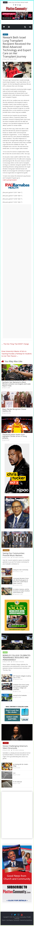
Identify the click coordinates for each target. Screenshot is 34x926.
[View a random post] (30, 27)
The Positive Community (18, 557)
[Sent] (6, 772)
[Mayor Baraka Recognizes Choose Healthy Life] (17, 392)
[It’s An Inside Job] (6, 781)
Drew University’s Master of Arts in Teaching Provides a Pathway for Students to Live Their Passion (16, 353)
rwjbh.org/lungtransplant (10, 180)
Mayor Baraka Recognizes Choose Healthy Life (14, 410)
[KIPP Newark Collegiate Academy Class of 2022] (6, 675)
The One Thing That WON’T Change (15, 344)
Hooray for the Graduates (20, 695)
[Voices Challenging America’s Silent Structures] (17, 725)
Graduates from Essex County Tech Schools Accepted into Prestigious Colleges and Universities (21, 687)
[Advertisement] (17, 271)
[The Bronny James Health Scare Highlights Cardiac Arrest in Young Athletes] (17, 417)
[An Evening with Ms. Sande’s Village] (6, 763)
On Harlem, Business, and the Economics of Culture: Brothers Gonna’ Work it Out (21, 590)
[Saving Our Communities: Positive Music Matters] (17, 532)
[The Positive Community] (3, 27)
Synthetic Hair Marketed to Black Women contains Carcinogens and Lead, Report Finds (16, 384)
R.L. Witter (14, 59)
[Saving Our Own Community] (6, 569)
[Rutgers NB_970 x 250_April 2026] (17, 13)
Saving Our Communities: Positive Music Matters (14, 554)
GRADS (5, 652)
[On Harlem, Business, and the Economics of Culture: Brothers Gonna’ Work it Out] (6, 588)
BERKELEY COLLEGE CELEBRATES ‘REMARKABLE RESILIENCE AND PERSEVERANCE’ (16, 657)
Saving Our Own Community (20, 570)
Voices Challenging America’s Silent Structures (15, 747)
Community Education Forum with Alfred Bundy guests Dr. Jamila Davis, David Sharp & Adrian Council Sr (21, 581)
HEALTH (5, 34)
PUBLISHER (6, 550)
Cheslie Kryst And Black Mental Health (18, 2)
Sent (14, 773)
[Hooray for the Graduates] (6, 694)
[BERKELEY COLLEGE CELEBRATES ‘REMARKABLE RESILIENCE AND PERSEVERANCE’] (17, 634)
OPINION (6, 743)
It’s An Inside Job (17, 781)
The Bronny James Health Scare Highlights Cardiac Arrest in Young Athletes (14, 436)
